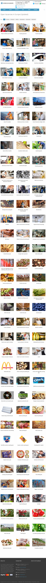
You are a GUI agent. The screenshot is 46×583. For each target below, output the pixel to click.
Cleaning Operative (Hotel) (23, 107)
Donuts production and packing (7, 430)
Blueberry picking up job (23, 298)
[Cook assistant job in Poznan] (23, 322)
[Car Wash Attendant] (7, 101)
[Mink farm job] (7, 307)
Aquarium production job (23, 401)
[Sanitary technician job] (38, 454)
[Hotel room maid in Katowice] (23, 351)
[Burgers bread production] (38, 395)
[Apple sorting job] (7, 292)
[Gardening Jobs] (38, 145)
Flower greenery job (23, 518)
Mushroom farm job (7, 548)
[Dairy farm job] (7, 528)
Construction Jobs (23, 165)
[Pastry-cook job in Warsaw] (7, 351)
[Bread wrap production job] (7, 410)
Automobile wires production (7, 195)
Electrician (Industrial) (7, 92)
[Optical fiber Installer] (7, 145)
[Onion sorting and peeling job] (23, 366)
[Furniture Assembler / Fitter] (23, 42)
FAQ (23, 581)
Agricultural (34, 19)
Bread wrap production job (7, 415)
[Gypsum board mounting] (38, 219)
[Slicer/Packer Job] (7, 130)
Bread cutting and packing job (23, 239)
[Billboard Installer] (38, 101)
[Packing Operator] (23, 27)
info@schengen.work (21, 5)
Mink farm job (7, 312)
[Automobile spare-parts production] (23, 174)
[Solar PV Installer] (7, 116)
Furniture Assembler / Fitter (23, 48)
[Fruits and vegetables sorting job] (38, 366)
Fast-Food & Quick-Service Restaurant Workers (7, 181)
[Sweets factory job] (7, 454)
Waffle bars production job (38, 386)
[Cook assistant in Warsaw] (23, 336)
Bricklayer (7, 239)
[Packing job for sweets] (38, 439)
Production (12, 19)
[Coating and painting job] (7, 469)
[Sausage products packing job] (38, 233)
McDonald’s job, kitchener (38, 342)
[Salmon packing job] (23, 410)
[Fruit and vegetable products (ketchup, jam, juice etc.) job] (7, 263)
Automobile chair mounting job (23, 195)
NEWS (29, 9)
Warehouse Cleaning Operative (7, 63)
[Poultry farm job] (23, 277)
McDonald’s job (7, 371)
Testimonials (20, 581)
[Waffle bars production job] (38, 380)
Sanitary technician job (39, 459)
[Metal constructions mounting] (23, 219)
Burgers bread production (38, 401)
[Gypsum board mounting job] (7, 483)
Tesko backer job (38, 430)
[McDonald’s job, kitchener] (38, 336)
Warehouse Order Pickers (7, 165)
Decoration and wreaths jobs (7, 401)
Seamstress (38, 136)
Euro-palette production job (23, 386)
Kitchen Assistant (23, 92)
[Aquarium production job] (23, 395)
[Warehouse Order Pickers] (7, 160)
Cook (39, 356)
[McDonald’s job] (7, 366)
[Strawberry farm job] (38, 542)
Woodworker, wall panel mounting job (23, 210)
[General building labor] (7, 498)
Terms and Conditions (28, 581)
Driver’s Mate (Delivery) (7, 48)
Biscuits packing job (39, 415)
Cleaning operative (39, 166)
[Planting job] (23, 528)
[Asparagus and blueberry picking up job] (38, 292)
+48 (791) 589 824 (37, 1)
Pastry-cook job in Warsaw (7, 356)
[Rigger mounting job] (38, 483)
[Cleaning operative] (38, 160)
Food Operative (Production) (39, 92)
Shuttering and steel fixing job (23, 474)
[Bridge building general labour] (23, 483)
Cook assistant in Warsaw (23, 342)
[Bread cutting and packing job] (23, 233)
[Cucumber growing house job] (38, 528)
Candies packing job (39, 268)
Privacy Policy (34, 581)
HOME (4, 9)
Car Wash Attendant (7, 107)
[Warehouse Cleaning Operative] (7, 57)
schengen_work (20, 7)
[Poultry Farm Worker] (38, 42)
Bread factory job (7, 253)
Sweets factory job (7, 459)
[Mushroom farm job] (7, 542)
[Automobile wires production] (7, 189)
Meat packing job (23, 430)
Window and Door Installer (23, 121)
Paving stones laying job (7, 209)
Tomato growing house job (38, 518)
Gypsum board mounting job (7, 489)
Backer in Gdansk (38, 327)
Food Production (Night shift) (39, 121)
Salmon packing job (23, 415)
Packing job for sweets (38, 445)
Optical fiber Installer (7, 150)
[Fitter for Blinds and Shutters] (7, 27)
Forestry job (38, 283)
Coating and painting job (7, 474)
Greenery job (39, 312)
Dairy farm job (7, 533)
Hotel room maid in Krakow (7, 342)
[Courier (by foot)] (38, 27)
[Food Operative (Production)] (38, 86)
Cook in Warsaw (7, 327)
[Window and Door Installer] (23, 116)
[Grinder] (38, 498)
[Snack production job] (7, 277)
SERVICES (16, 9)
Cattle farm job (23, 312)
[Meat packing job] (23, 425)
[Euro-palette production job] (23, 380)
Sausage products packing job (39, 239)
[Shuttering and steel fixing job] (23, 469)
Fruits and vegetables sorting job (39, 372)
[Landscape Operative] (23, 72)
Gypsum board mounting (39, 224)
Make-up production (39, 180)
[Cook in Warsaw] (7, 322)
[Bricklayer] (7, 233)
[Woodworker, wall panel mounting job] (23, 204)
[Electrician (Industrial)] (7, 86)
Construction (28, 19)
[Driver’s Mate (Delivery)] (7, 42)
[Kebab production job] (23, 263)
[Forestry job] (38, 277)
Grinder (38, 504)
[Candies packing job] (38, 263)
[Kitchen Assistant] (23, 86)
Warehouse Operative (23, 136)
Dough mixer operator (23, 253)
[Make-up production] (38, 174)
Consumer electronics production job (38, 195)
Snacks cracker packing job (23, 445)
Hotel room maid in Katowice (23, 356)
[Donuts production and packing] (7, 425)
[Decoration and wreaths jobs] (7, 395)
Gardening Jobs (39, 150)
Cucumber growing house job (39, 533)
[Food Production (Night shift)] (38, 116)
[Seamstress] (38, 130)
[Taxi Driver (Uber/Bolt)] (38, 57)
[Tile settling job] (38, 469)
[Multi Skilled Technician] (7, 72)
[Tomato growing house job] (38, 513)
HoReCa (17, 19)
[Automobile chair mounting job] (23, 189)
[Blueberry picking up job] (23, 292)
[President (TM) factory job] (23, 454)
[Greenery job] (38, 307)
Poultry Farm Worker (39, 48)
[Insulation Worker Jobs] (23, 145)
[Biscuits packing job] (38, 410)
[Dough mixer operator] (23, 248)
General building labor (7, 504)
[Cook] (38, 351)
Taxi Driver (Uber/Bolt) (38, 63)
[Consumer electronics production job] (38, 189)
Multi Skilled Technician (7, 77)
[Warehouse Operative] (23, 130)
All (4, 19)
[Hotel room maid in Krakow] (7, 336)
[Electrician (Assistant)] (38, 72)
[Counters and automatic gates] (7, 380)
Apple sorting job (7, 298)
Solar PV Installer (7, 121)
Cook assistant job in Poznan (23, 327)
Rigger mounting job (39, 489)
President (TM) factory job (23, 459)
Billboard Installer (38, 107)
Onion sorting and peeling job (23, 371)
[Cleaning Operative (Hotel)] (23, 101)
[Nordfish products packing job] (7, 439)
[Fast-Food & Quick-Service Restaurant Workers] (7, 174)
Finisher (7, 224)
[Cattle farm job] (23, 307)
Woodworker (38, 209)
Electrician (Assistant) (38, 77)
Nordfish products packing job (7, 445)
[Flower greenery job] (23, 513)
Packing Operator (23, 33)
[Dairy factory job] (38, 248)
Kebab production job (23, 268)
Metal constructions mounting (23, 224)
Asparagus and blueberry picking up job (39, 298)
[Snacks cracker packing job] (23, 439)
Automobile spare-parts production (23, 181)
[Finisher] (7, 219)
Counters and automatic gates (7, 386)
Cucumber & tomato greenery (7, 518)
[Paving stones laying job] (7, 204)
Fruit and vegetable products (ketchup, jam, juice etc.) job (7, 269)
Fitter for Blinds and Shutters (7, 33)
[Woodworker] (38, 204)
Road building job (23, 504)
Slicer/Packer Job (7, 136)
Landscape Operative (23, 77)
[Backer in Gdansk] (38, 322)
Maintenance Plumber (23, 63)
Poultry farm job (23, 283)
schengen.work (22, 574)
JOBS (23, 9)
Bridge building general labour (23, 489)
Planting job (23, 533)
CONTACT (35, 9)
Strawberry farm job (39, 548)
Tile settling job (39, 474)
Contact (38, 581)
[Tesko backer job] (38, 425)
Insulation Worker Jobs (23, 150)
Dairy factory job (38, 253)
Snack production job (7, 283)
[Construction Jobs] (23, 160)
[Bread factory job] (7, 248)
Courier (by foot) (38, 33)
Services (7, 19)
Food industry (22, 19)
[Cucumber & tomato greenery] (7, 513)
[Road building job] (23, 498)
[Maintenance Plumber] (23, 57)
